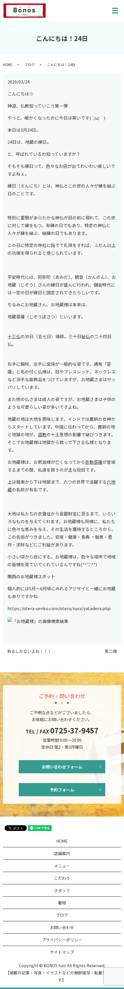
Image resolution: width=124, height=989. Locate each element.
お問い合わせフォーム (62, 767)
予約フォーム (62, 790)
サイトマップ (62, 952)
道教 (42, 434)
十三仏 (13, 336)
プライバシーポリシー (62, 940)
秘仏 (85, 336)
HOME (7, 64)
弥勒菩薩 (93, 462)
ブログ (30, 64)
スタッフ (62, 890)
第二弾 (111, 651)
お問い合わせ (62, 927)
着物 (62, 903)
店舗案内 (62, 853)
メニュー (62, 866)
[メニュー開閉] (115, 10)
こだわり (62, 878)
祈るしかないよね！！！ (29, 651)
